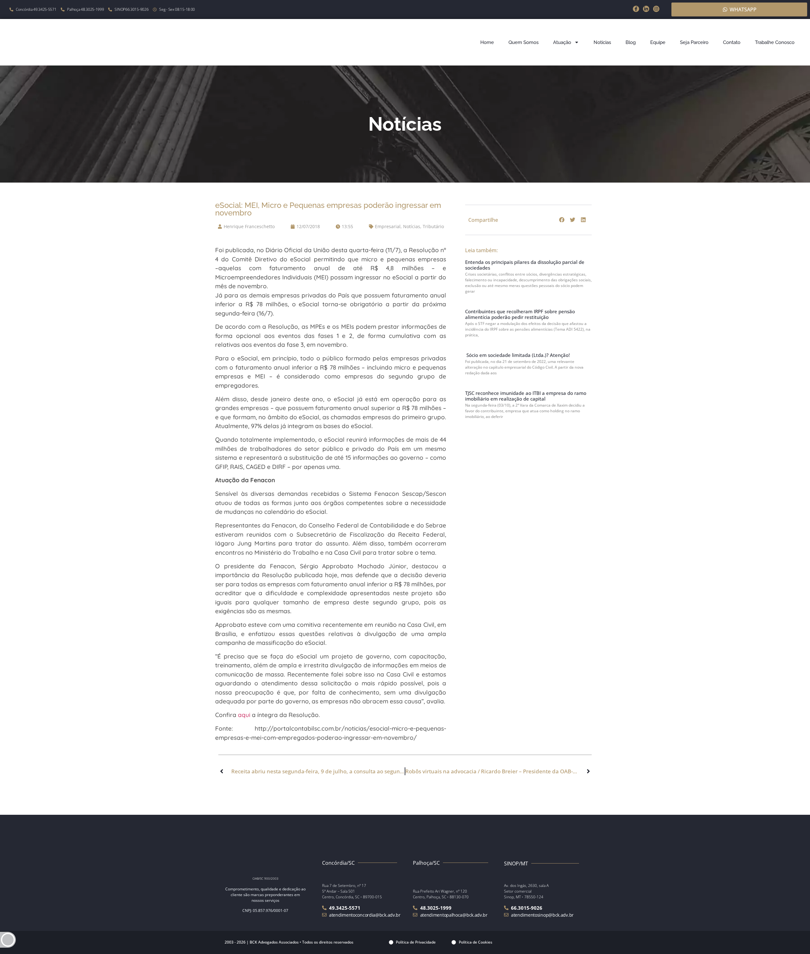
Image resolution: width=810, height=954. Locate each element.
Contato (731, 42)
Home (487, 42)
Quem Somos (523, 42)
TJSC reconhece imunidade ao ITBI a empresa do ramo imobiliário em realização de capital (525, 396)
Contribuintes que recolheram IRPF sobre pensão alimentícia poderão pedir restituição (520, 314)
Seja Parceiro (694, 42)
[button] (562, 220)
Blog (631, 42)
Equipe (657, 42)
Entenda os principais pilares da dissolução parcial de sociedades (524, 265)
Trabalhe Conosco (774, 42)
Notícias (602, 42)
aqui (244, 715)
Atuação (562, 42)
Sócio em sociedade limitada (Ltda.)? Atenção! (517, 355)
